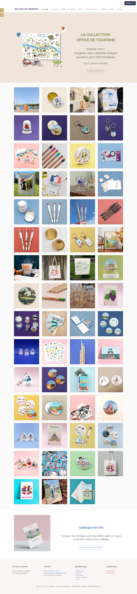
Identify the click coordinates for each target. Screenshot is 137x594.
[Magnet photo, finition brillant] (110, 407)
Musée (111, 9)
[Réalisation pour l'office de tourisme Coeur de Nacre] (26, 155)
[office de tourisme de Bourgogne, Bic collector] (110, 211)
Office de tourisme (91, 9)
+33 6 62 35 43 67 (53, 571)
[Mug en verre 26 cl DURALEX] (82, 183)
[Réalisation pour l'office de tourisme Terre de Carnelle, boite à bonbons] (82, 155)
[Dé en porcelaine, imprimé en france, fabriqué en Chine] (26, 128)
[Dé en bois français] (82, 100)
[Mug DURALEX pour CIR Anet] (82, 295)
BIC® (63, 9)
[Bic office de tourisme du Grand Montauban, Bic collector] (26, 239)
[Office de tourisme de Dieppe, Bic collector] (82, 211)
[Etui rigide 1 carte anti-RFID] (110, 155)
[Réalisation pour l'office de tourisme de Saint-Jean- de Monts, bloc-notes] (82, 323)
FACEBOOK (111, 573)
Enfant (80, 9)
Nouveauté (71, 9)
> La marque (79, 575)
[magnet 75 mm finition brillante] (54, 379)
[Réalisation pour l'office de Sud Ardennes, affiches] (110, 239)
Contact (119, 9)
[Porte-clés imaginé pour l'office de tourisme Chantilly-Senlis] (82, 128)
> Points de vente (81, 577)
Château (104, 9)
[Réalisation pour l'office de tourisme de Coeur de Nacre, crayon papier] (82, 351)
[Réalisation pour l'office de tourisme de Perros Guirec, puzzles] (82, 379)
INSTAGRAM (111, 571)
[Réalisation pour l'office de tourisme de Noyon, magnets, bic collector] (82, 435)
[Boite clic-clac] (54, 100)
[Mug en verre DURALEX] (26, 267)
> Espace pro (79, 571)
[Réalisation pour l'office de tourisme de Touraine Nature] (110, 463)
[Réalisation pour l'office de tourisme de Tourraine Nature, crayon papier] (54, 295)
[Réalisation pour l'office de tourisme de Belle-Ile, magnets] (110, 435)
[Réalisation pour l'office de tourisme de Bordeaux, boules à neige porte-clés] (26, 435)
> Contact (78, 573)
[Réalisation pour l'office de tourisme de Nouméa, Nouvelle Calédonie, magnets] (26, 407)
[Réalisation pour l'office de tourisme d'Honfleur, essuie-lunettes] (82, 407)
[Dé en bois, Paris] (26, 100)
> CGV (77, 579)
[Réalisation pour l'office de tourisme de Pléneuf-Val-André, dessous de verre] (54, 323)
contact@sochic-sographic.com (55, 573)
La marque (54, 9)
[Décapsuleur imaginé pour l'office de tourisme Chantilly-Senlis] (54, 128)
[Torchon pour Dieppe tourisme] (110, 100)
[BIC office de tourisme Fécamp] (54, 211)
